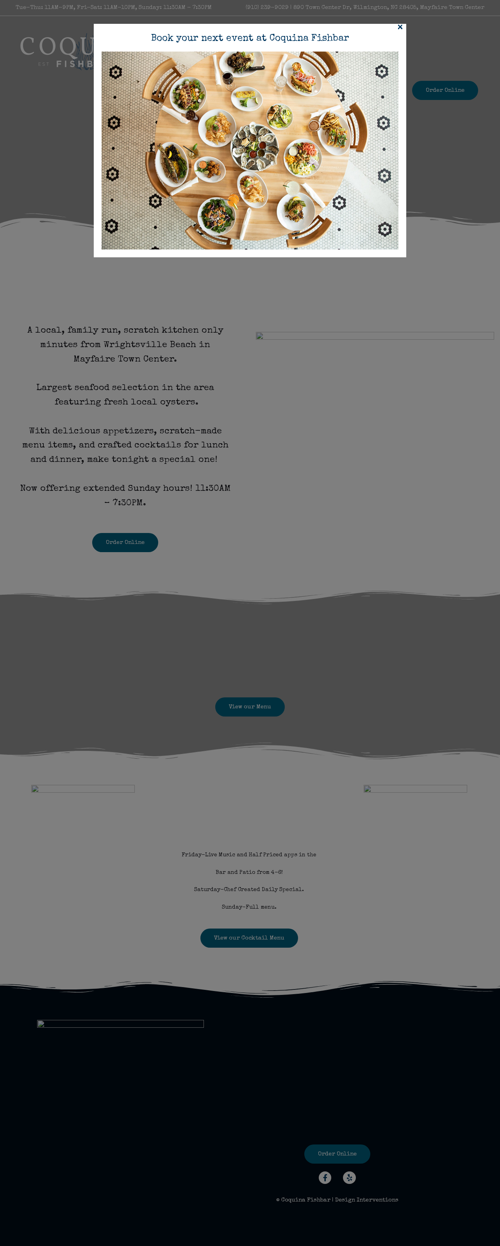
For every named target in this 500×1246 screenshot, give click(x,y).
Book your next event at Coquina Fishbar (250, 38)
